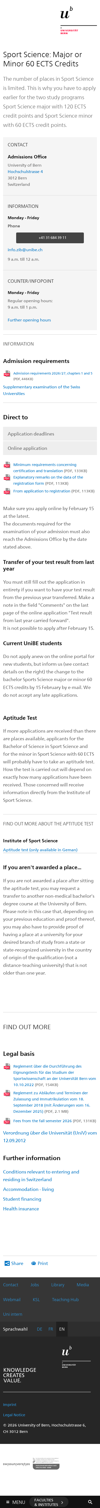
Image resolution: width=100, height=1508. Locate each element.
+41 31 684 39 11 (52, 237)
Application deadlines (31, 433)
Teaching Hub (65, 1299)
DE (39, 1329)
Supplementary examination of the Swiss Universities (41, 390)
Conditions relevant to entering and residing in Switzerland (41, 1175)
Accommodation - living (28, 1189)
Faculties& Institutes (46, 1502)
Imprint (9, 1404)
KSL (36, 1299)
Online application (27, 448)
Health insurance (21, 1208)
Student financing (22, 1199)
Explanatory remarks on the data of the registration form (48, 480)
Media (83, 1284)
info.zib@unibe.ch (25, 249)
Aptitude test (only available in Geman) (40, 849)
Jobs (35, 1284)
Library (57, 1284)
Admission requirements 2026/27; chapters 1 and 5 (53, 376)
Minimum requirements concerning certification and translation (50, 467)
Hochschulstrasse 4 (26, 171)
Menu (18, 1501)
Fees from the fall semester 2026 (54, 1120)
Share (17, 1263)
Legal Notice (14, 1414)
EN (62, 1329)
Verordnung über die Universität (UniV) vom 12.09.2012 (50, 1136)
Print (43, 1263)
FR (50, 1329)
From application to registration (54, 490)
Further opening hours (29, 319)
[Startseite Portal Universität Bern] (79, 20)
